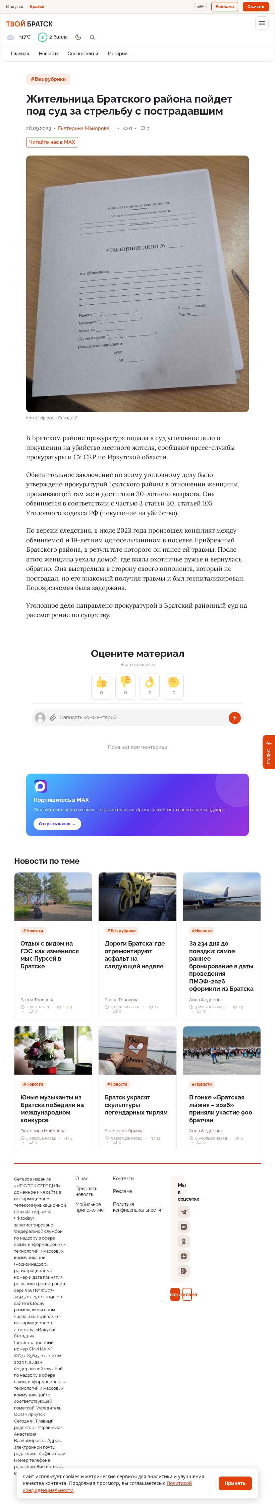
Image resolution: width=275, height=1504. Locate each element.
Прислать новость (86, 1191)
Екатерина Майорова (83, 128)
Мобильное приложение (89, 1207)
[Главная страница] (29, 23)
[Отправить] (235, 718)
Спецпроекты (83, 53)
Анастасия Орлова (124, 1130)
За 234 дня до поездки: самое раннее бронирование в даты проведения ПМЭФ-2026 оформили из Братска (221, 966)
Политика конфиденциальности (137, 1207)
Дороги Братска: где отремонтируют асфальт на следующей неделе (135, 955)
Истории (117, 53)
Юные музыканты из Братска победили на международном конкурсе (52, 1109)
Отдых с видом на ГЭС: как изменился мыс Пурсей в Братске (49, 955)
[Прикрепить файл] (53, 717)
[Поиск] (92, 37)
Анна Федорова (206, 999)
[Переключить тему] (78, 37)
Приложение (175, 1294)
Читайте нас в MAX (52, 142)
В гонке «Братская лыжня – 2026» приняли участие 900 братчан (220, 1109)
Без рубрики (50, 79)
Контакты (123, 1178)
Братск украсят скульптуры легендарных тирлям (136, 1105)
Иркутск (14, 6)
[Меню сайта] (262, 23)
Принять (235, 1483)
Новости (48, 53)
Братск (37, 6)
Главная (20, 53)
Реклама (122, 1191)
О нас (82, 1178)
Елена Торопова (37, 999)
